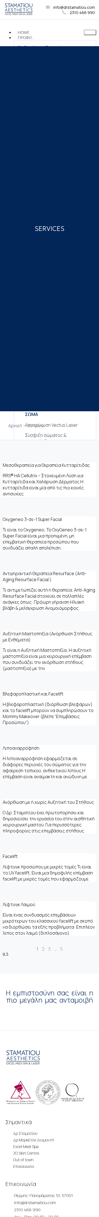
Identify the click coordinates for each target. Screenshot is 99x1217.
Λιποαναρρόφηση (21, 748)
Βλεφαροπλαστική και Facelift (33, 694)
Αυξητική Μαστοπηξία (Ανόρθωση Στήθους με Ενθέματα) (47, 637)
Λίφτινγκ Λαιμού (19, 904)
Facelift (10, 856)
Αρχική (15, 426)
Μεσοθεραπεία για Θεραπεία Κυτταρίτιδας (46, 465)
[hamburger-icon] (90, 32)
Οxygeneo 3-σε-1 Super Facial (32, 519)
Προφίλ (25, 37)
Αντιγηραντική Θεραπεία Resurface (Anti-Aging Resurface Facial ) (45, 576)
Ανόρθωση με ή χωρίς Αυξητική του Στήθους (48, 802)
